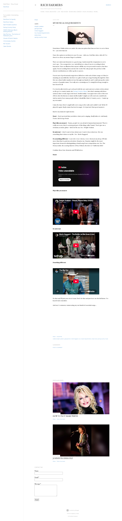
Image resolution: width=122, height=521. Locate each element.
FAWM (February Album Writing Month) (10, 30)
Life (58, 11)
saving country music (41, 37)
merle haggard (39, 31)
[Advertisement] (81, 364)
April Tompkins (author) (10, 24)
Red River (64, 11)
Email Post (59, 336)
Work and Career (75, 11)
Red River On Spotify (9, 19)
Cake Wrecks (7, 46)
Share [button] (36, 20)
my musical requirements (42, 33)
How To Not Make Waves (65, 416)
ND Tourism (6, 43)
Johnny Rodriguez (63, 458)
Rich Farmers (51, 5)
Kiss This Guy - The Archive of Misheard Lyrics (11, 34)
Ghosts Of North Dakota (10, 38)
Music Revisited (50, 11)
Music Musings (87, 11)
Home (42, 11)
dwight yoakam (39, 26)
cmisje (77, 513)
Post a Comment (57, 347)
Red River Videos (8, 22)
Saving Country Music (80, 91)
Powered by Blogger (74, 510)
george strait (38, 28)
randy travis (38, 35)
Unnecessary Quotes (9, 41)
